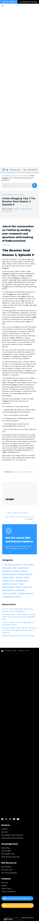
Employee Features (24, 574)
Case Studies (6, 851)
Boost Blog (5, 848)
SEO (30, 587)
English (9, 919)
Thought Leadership (25, 593)
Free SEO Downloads (9, 873)
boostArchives (18, 194)
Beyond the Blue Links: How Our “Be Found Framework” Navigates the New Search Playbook (19, 630)
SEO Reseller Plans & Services (12, 835)
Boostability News (9, 568)
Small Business (8, 590)
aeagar (16, 209)
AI (3, 565)
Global (26, 577)
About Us (4, 882)
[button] (2, 819)
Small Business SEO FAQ (10, 857)
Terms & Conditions (8, 891)
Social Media (20, 590)
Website (18, 597)
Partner (14, 584)
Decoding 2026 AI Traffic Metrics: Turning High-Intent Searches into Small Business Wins (18, 616)
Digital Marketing (9, 574)
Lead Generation (21, 581)
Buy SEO (4, 832)
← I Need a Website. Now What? (16, 513)
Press (21, 584)
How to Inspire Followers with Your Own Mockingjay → (20, 518)
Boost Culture (7, 194)
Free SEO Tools (7, 870)
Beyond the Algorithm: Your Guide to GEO (18, 636)
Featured (19, 577)
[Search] (34, 185)
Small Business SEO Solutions (12, 838)
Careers (4, 885)
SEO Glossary (6, 867)
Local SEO (6, 584)
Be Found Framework (13, 565)
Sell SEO (4, 829)
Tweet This (6, 245)
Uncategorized (8, 597)
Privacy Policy (6, 888)
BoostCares (6, 571)
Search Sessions (8, 587)
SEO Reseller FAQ (7, 854)
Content (15, 571)
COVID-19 (23, 571)
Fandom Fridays (8, 577)
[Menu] (3, 170)
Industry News (8, 581)
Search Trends (22, 587)
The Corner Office (9, 593)
